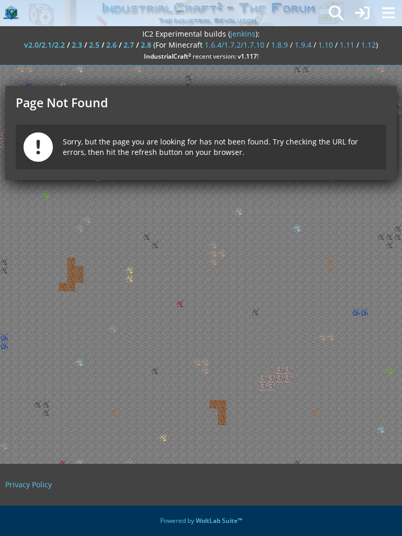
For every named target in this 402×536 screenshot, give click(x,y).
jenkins (242, 34)
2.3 (77, 45)
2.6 (111, 45)
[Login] (362, 13)
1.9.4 (303, 45)
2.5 (94, 45)
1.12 (368, 45)
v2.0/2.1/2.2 (44, 45)
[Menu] (388, 13)
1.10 (325, 45)
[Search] (336, 13)
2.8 (146, 45)
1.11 (347, 45)
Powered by (201, 520)
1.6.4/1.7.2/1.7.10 (234, 45)
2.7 (129, 45)
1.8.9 (279, 45)
